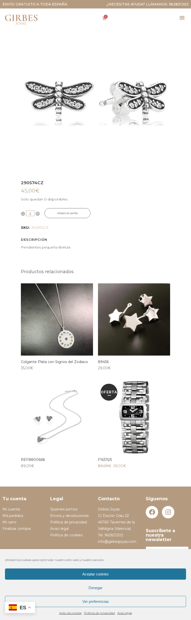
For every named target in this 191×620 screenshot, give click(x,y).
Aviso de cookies (70, 613)
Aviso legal (124, 613)
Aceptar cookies (95, 574)
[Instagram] (168, 512)
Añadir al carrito (67, 213)
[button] (182, 17)
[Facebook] (152, 512)
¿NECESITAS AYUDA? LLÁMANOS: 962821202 (148, 4)
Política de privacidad (99, 613)
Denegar (95, 588)
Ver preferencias (95, 601)
